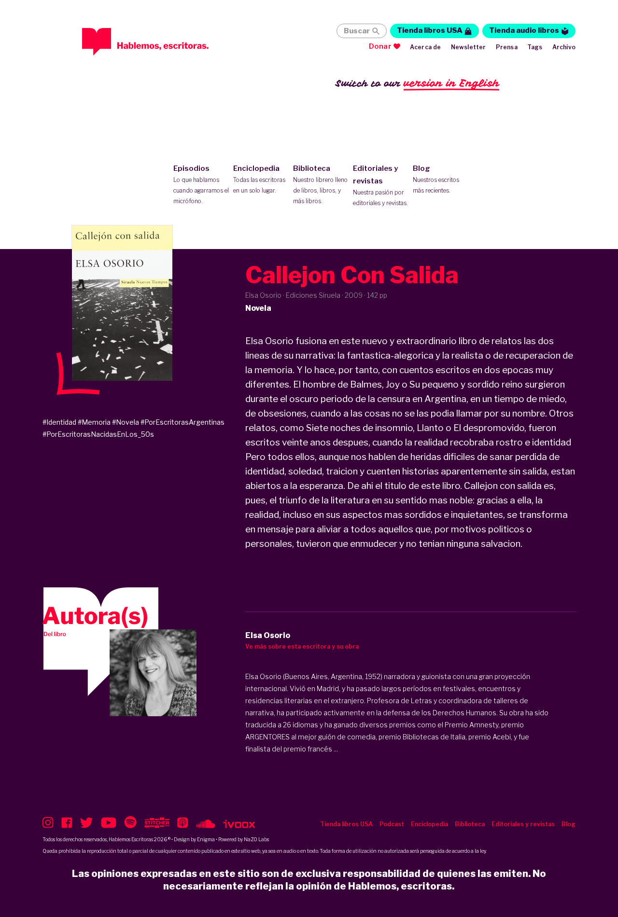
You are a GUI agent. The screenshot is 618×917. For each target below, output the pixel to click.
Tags (535, 47)
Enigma (206, 839)
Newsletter (468, 47)
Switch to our (417, 83)
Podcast (391, 824)
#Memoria (94, 422)
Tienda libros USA (430, 30)
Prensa (507, 47)
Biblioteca (320, 184)
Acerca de (425, 47)
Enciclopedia (259, 179)
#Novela (125, 422)
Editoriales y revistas (380, 185)
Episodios (201, 184)
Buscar (357, 31)
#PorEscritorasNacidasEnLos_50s (98, 434)
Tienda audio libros (524, 30)
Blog (436, 179)
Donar (380, 46)
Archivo (564, 47)
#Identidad (59, 422)
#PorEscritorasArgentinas (182, 422)
